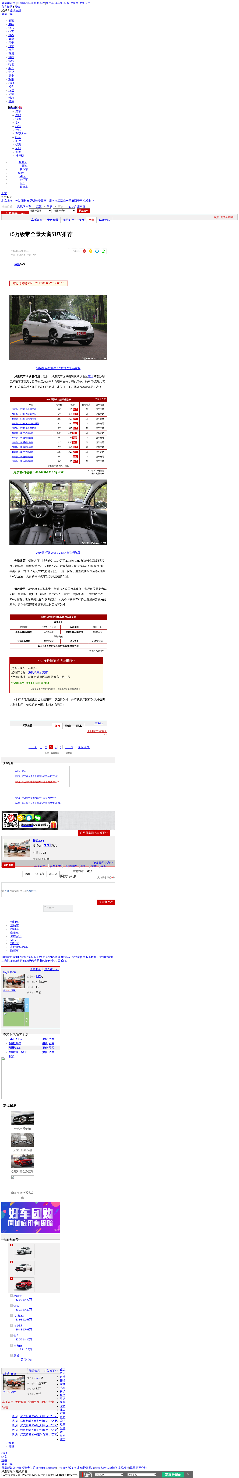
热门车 (14, 921)
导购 (18, 115)
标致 (17, 264)
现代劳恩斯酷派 (38, 960)
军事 (11, 79)
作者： (13, 825)
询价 (18, 152)
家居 (11, 53)
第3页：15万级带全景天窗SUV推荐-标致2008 (36, 781)
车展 (66, 3)
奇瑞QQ (53, 960)
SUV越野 (16, 936)
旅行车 (23, 179)
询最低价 (35, 969)
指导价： (31, 976)
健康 (11, 38)
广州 (15, 200)
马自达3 (6, 960)
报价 (18, 137)
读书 (11, 64)
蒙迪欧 (17, 957)
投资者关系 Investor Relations (39, 1467)
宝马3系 (26, 957)
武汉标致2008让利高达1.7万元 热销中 (43, 1416)
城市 (62, 1439)
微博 (11, 1446)
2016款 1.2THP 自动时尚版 (24, 409)
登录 (12, 10)
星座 (11, 101)
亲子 (11, 42)
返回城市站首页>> (97, 733)
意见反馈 (123, 1467)
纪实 (4, 1456)
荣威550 (62, 960)
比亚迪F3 (102, 957)
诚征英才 (74, 1467)
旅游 (11, 61)
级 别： (31, 982)
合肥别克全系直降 (22, 1171)
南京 (54, 200)
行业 (18, 126)
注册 (18, 10)
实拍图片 (68, 219)
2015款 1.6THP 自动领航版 (24, 428)
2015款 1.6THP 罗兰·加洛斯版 (25, 423)
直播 (4, 1460)
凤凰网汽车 (24, 3)
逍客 (16, 1335)
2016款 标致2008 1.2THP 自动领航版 (58, 368)
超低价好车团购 (224, 217)
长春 (26, 200)
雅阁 (4, 957)
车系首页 (37, 219)
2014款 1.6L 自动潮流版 (22, 437)
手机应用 (84, 3)
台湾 (62, 1376)
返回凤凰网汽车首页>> (94, 832)
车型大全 (21, 133)
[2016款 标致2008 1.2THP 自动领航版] (60, 359)
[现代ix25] (23, 1284)
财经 (11, 24)
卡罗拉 (92, 957)
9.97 (38, 976)
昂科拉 (17, 1295)
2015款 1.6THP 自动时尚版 (24, 419)
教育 (11, 68)
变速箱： (38, 858)
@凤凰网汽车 (27, 825)
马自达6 (59, 957)
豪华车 (24, 169)
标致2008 (38, 840)
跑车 (22, 183)
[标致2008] (17, 848)
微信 (17, 6)
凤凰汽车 (100, 473)
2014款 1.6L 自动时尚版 (22, 447)
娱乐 (11, 27)
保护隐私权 (87, 1467)
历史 (11, 75)
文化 (11, 72)
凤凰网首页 (8, 3)
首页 (62, 1369)
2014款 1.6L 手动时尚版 (22, 442)
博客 (11, 86)
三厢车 (23, 165)
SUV (21, 173)
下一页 (69, 747)
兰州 (49, 200)
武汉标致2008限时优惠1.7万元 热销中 (43, 1434)
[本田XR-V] (23, 1268)
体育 (11, 31)
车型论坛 (104, 219)
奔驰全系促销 (22, 1128)
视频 (11, 83)
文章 (91, 219)
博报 (11, 1442)
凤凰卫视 (7, 14)
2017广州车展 (77, 206)
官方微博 (7, 6)
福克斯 (17, 1325)
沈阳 (21, 200)
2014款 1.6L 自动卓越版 (22, 456)
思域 (42, 957)
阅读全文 (84, 747)
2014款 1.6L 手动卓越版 (22, 452)
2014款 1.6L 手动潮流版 (22, 433)
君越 (111, 957)
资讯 (11, 20)
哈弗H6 (18, 1345)
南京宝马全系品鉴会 (22, 1195)
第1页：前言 (20, 771)
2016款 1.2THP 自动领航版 (24, 414)
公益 (11, 94)
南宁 (66, 200)
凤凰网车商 (38, 3)
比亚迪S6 (22, 960)
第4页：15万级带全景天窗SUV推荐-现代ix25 (35, 797)
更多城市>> (87, 200)
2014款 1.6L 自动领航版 (22, 461)
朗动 (14, 960)
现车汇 (59, 3)
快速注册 (32, 891)
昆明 (32, 200)
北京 (4, 193)
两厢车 (23, 162)
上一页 (33, 747)
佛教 (11, 97)
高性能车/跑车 (19, 946)
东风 (90, 376)
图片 (18, 140)
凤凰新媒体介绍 (11, 1467)
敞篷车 (24, 186)
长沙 (38, 200)
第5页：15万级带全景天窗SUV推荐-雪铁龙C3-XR (38, 803)
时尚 (11, 35)
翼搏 (16, 1355)
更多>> (98, 723)
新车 (18, 111)
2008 (22, 214)
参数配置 (52, 219)
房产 (11, 49)
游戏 (62, 1435)
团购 (18, 148)
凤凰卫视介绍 (138, 1467)
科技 (11, 57)
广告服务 (62, 1467)
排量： (37, 852)
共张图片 (9, 990)
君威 (10, 957)
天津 (43, 200)
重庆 (71, 200)
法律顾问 (112, 1467)
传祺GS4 (18, 1315)
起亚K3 (35, 957)
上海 (10, 200)
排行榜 (19, 155)
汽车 (11, 46)
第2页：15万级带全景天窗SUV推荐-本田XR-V (36, 776)
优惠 (18, 144)
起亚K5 (50, 957)
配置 (12, 1043)
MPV (22, 176)
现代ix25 (15, 1047)
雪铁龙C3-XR (18, 1052)
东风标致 (11, 214)
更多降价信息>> (103, 862)
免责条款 (100, 1467)
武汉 (60, 200)
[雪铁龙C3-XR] (23, 1251)
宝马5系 (69, 957)
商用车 (50, 3)
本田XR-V (16, 1038)
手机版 (74, 3)
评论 (62, 1380)
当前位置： (8, 206)
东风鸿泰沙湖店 (38, 672)
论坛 (11, 90)
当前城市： (80, 871)
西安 (77, 200)
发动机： (31, 987)
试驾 (18, 118)
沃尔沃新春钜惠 (22, 1150)
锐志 (77, 957)
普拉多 (84, 957)
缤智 (16, 1305)
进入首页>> (51, 969)
